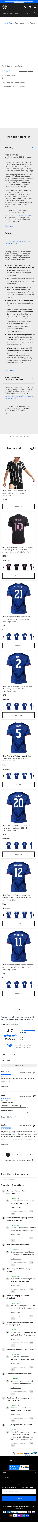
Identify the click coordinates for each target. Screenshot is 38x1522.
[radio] (28, 1030)
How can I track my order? (17, 1245)
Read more (9, 226)
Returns (8, 233)
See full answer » (16, 1207)
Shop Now (18, 506)
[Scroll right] (33, 567)
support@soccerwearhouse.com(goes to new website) (20, 397)
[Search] (35, 13)
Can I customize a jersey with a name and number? (19, 1219)
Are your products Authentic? (19, 1425)
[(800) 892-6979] (25, 6)
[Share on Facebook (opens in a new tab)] (8, 1117)
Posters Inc (11, 75)
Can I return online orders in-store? (21, 1349)
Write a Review (19, 1065)
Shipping (9, 147)
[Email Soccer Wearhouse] (18, 1484)
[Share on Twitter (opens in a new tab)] (11, 1117)
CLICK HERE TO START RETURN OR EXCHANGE (18, 243)
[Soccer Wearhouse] (5, 7)
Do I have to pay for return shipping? (17, 1297)
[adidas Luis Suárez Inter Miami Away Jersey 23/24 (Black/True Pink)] (24, 567)
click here (9, 413)
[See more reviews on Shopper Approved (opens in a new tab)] (15, 1117)
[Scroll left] (3, 567)
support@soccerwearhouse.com (18, 215)
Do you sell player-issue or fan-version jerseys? (19, 1323)
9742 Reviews (12, 1039)
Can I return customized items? (19, 1374)
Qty (3, 95)
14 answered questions (26, 71)
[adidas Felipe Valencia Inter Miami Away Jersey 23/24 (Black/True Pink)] (8, 567)
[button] (31, 1211)
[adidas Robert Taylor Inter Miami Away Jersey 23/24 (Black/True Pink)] (16, 567)
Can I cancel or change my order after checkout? (20, 1399)
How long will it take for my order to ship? (20, 1270)
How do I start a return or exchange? (17, 1192)
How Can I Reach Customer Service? (14, 378)
